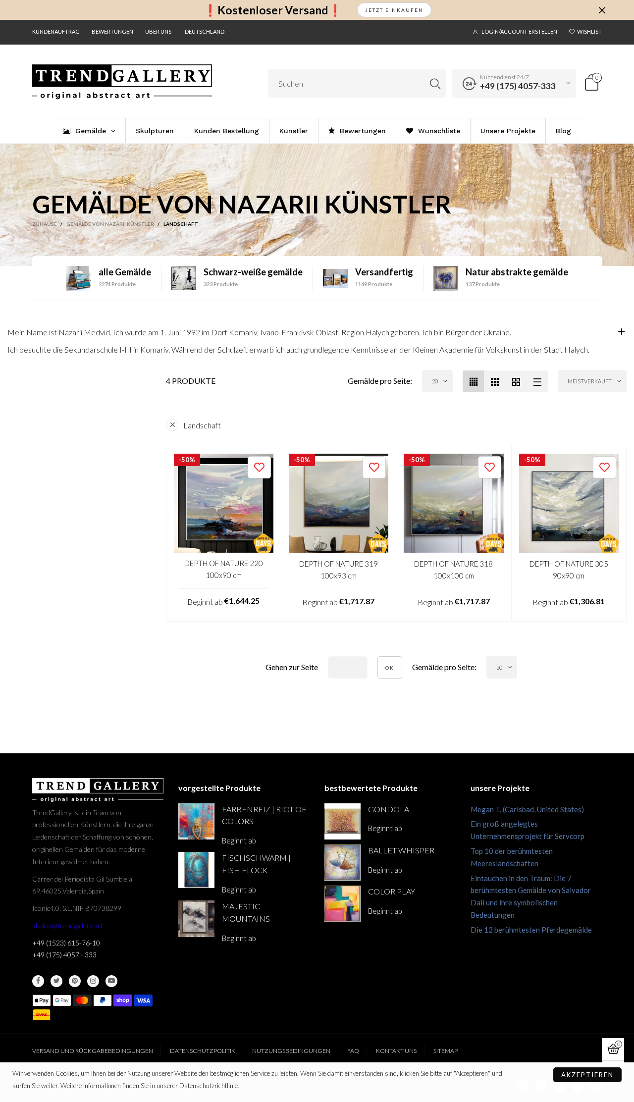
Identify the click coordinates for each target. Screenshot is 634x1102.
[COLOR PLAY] (342, 904)
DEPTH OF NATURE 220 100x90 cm (223, 569)
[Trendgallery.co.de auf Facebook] (38, 981)
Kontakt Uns (396, 1050)
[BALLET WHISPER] (342, 862)
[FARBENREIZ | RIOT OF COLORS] (196, 821)
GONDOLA (388, 809)
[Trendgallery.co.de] (122, 82)
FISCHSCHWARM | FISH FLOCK (256, 864)
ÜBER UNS (158, 31)
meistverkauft (590, 381)
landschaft (202, 425)
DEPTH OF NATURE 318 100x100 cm (453, 569)
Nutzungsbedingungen (291, 1050)
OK (389, 668)
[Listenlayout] (537, 381)
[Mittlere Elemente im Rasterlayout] (473, 381)
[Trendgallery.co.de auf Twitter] (56, 981)
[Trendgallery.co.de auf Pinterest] (75, 981)
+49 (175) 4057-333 (518, 86)
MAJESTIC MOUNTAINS (246, 912)
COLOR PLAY (391, 891)
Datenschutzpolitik (202, 1050)
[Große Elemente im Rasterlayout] (494, 381)
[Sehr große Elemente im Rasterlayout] (516, 381)
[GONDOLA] (342, 821)
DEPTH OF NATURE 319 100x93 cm (338, 569)
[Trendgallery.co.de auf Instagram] (93, 981)
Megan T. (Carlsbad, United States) (527, 809)
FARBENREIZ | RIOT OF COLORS (264, 815)
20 (435, 381)
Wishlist (589, 31)
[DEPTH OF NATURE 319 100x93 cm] (339, 504)
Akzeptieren (587, 1075)
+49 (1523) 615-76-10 (66, 943)
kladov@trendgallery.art (67, 925)
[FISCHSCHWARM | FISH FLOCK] (196, 870)
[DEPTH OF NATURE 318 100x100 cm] (454, 504)
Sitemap (445, 1050)
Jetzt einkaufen (394, 10)
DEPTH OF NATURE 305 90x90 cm (568, 569)
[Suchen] (435, 83)
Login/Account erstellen (519, 31)
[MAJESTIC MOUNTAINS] (196, 918)
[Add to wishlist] (259, 467)
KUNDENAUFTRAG (56, 31)
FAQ (353, 1050)
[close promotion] (601, 10)
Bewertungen (112, 31)
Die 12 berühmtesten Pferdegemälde (531, 929)
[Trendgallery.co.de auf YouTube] (111, 981)
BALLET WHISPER (401, 850)
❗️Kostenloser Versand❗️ (272, 10)
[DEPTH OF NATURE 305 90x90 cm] (569, 504)
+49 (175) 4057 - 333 (64, 954)
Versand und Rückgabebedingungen (92, 1050)
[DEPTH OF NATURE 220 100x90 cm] (223, 503)
